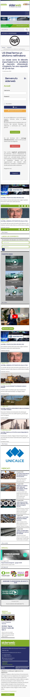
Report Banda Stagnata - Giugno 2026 (11, 562)
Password (6, 96)
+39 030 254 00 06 (6, 654)
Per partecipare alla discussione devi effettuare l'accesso (15, 239)
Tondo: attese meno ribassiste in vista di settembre (22, 532)
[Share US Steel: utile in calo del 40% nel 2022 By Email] (19, 206)
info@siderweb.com (7, 656)
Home (3, 47)
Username (7, 90)
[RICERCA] (26, 29)
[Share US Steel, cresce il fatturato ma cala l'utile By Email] (19, 229)
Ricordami (9, 103)
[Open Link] (4, 4)
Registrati (15, 173)
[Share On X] (25, 206)
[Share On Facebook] (28, 206)
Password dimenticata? (15, 110)
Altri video (4, 302)
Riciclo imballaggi (6, 612)
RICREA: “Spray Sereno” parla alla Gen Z (8, 628)
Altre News (4, 232)
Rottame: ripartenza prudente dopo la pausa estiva (22, 475)
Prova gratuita (15, 132)
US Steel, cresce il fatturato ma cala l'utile (14, 221)
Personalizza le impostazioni (8, 691)
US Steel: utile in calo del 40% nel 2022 (12, 197)
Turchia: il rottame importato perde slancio (22, 519)
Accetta (8, 694)
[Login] (3, 249)
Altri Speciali (4, 567)
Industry (9, 47)
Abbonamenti (15, 146)
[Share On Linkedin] (22, 206)
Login (15, 107)
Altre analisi (5, 543)
